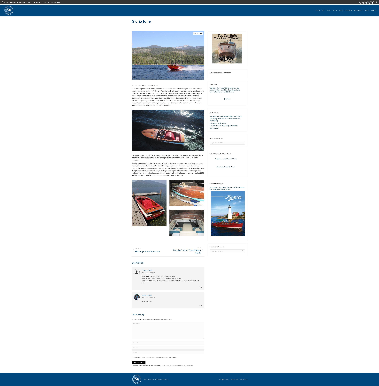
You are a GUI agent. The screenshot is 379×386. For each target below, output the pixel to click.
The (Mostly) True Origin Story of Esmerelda (224, 125)
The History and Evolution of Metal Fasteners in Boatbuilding (225, 120)
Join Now (227, 99)
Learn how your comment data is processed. (177, 366)
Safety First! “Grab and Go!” (218, 123)
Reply (200, 287)
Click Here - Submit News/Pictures (226, 159)
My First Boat (214, 128)
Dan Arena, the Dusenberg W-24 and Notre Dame (226, 116)
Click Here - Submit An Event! (226, 167)
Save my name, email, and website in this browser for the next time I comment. (155, 357)
